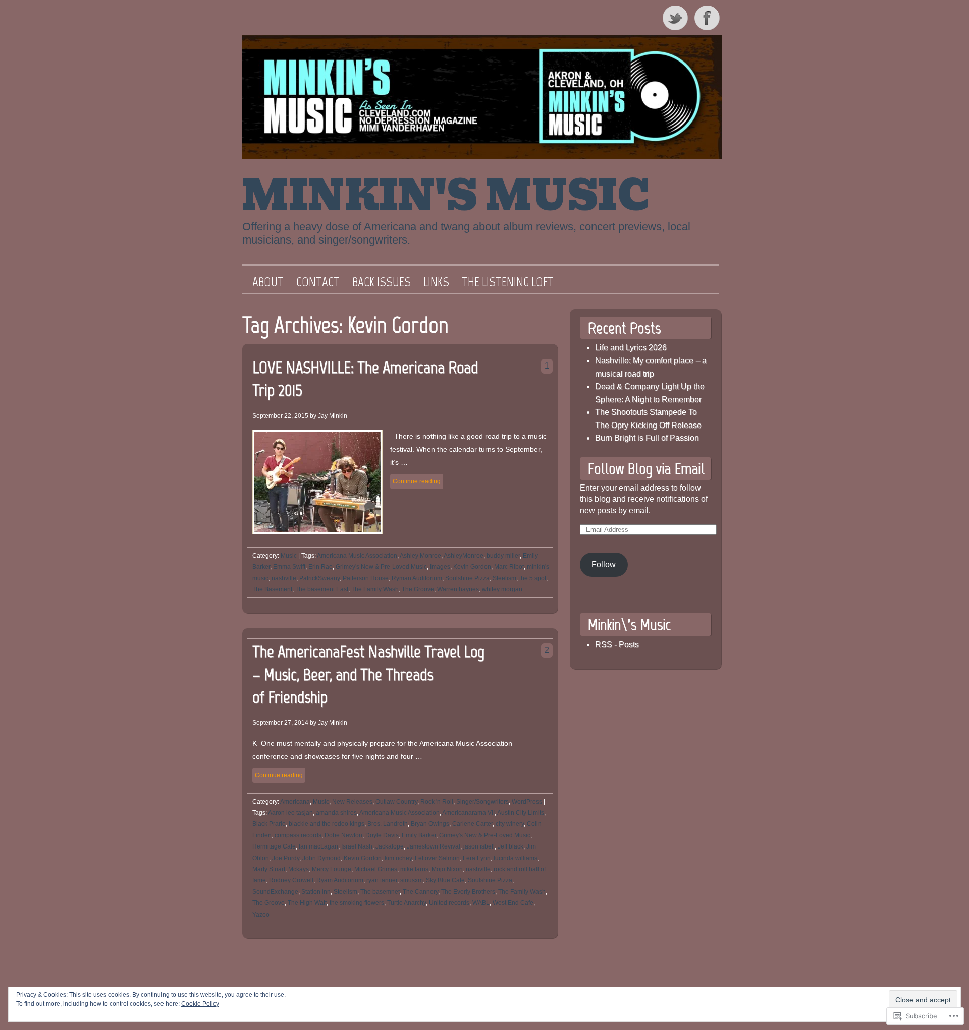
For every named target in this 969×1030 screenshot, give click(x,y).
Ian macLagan (318, 846)
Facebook (708, 17)
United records (449, 902)
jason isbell (479, 846)
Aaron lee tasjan (290, 812)
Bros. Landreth (387, 823)
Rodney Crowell (291, 880)
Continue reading (417, 481)
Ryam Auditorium (339, 880)
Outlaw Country (396, 801)
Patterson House (366, 578)
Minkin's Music (446, 196)
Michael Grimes (375, 869)
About (268, 282)
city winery (510, 823)
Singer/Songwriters (482, 801)
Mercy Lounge (331, 869)
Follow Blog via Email (646, 468)
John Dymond (321, 858)
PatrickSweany (319, 578)
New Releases (352, 801)
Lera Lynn (477, 858)
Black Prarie (269, 823)
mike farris (414, 869)
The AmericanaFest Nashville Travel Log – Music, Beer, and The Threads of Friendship (368, 674)
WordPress (527, 801)
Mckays (298, 869)
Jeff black (510, 846)
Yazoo (261, 914)
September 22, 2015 (280, 415)
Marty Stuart (268, 869)
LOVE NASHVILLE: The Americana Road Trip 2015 (365, 378)
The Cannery (420, 891)
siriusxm (411, 880)
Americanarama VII (468, 812)
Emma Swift (289, 566)
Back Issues (381, 282)
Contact (318, 282)
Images (440, 566)
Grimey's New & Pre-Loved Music (381, 566)
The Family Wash (375, 589)
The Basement (272, 589)
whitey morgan (502, 589)
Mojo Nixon (447, 869)
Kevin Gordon (472, 566)
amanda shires (336, 812)
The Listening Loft (508, 282)
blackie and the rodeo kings (326, 823)
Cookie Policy (200, 1003)
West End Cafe (513, 902)
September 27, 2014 (280, 722)
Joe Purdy (285, 858)
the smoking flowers (357, 902)
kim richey (398, 858)
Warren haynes (458, 589)
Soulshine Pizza (467, 578)
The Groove (418, 589)
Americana (295, 801)
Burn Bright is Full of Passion (647, 438)
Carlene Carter (472, 823)
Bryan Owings (430, 823)
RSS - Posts (617, 644)
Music (289, 555)
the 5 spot (532, 578)
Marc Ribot (509, 566)
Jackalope (389, 846)
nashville (284, 578)
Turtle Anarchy (406, 902)
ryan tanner (381, 880)
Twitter (675, 17)
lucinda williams (515, 858)
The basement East (321, 589)
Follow (603, 564)
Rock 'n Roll (436, 801)
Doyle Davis (382, 835)
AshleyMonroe (463, 555)
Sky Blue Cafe (445, 880)
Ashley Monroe (420, 555)
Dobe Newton (343, 835)
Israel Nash (356, 846)
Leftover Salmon (437, 858)
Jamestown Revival (433, 846)
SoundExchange (275, 891)
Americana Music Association (357, 555)
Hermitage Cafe (274, 846)
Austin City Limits (520, 812)
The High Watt (307, 902)
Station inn (316, 891)
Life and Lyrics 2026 (631, 347)
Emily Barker (419, 835)
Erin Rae (320, 566)
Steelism (504, 578)
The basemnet (380, 891)
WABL (481, 902)
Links (436, 282)
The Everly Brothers (468, 891)
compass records (298, 835)
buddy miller (503, 555)
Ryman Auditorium (417, 578)
